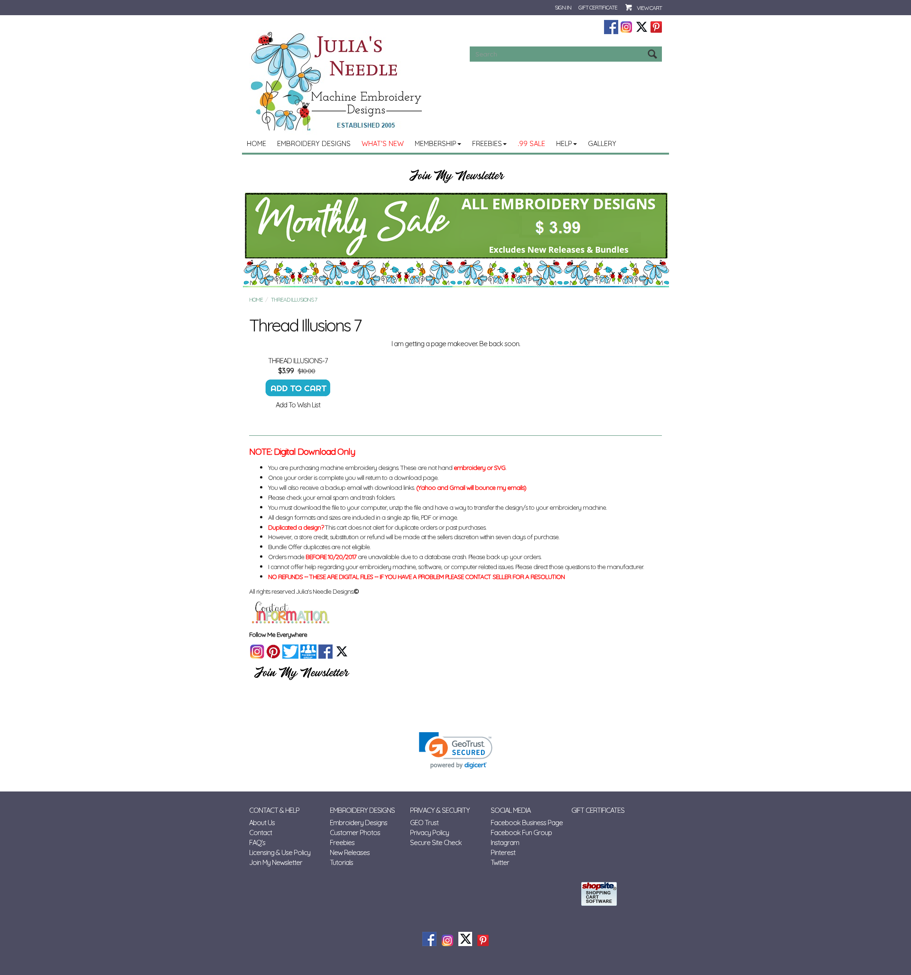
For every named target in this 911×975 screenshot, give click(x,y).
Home (256, 143)
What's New (383, 143)
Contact (260, 832)
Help (564, 143)
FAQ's (257, 842)
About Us (262, 822)
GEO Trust (424, 822)
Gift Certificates (597, 810)
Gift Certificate (597, 7)
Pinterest (503, 852)
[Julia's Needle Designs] (337, 81)
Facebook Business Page (527, 822)
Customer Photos (355, 832)
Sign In (563, 7)
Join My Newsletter (275, 862)
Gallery (602, 143)
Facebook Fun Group (521, 832)
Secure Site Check (436, 842)
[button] (456, 750)
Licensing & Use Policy (279, 852)
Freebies (487, 143)
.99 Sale (531, 143)
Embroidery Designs (314, 143)
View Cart (649, 7)
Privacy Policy (429, 832)
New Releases (350, 852)
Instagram (505, 842)
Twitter (500, 862)
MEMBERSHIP (435, 143)
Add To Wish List (298, 404)
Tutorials (341, 862)
